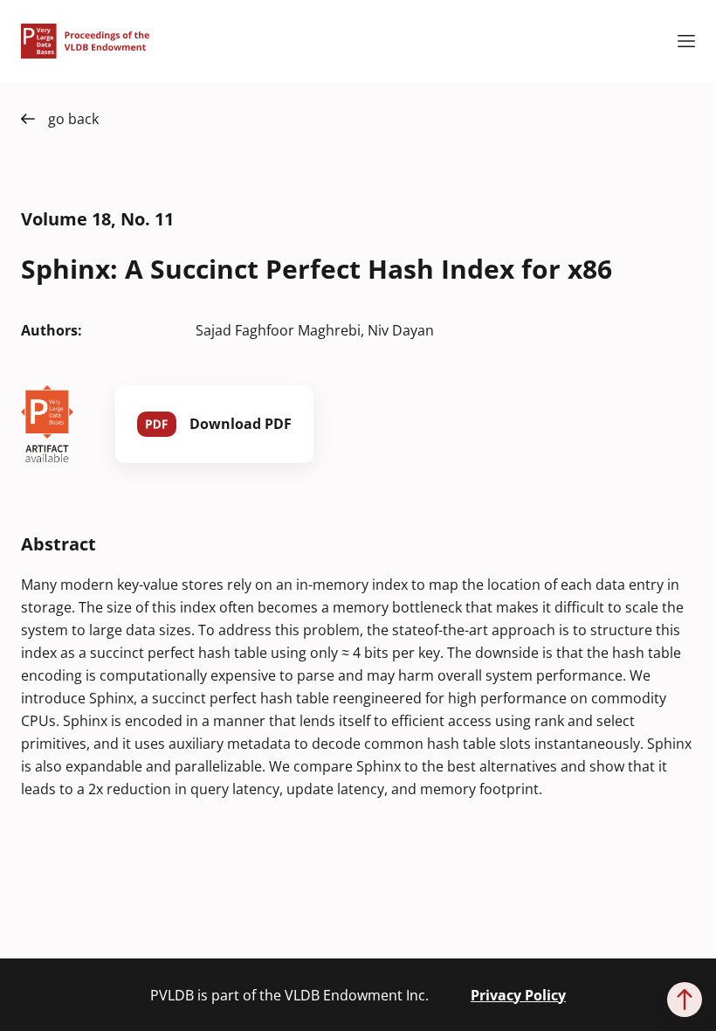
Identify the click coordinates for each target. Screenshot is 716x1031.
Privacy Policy (518, 995)
